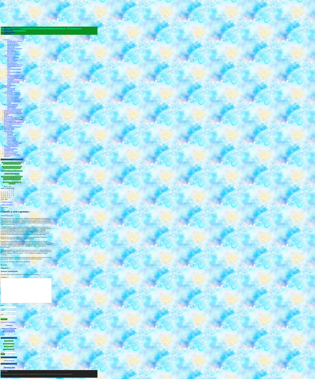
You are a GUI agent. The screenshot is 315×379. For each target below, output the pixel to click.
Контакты (10, 134)
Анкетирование (11, 107)
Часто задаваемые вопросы (14, 109)
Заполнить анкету (9, 349)
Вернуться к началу (9, 377)
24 (1, 197)
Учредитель (10, 132)
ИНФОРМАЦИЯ (9, 129)
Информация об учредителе (15, 41)
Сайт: (2, 314)
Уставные (10, 91)
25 (3, 197)
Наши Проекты (8, 116)
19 (5, 195)
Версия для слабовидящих (8, 322)
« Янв (2, 199)
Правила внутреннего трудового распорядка (13, 75)
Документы (7, 87)
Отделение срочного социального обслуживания (15, 97)
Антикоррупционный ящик (11, 118)
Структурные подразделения (12, 92)
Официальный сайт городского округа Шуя (12, 183)
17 (1, 195)
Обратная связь (8, 131)
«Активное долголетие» (11, 152)
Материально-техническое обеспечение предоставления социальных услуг (14, 51)
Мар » (6, 199)
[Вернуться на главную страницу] (25, 25)
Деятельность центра (10, 56)
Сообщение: (4, 277)
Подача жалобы (11, 138)
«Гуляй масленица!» (7, 202)
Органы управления (13, 44)
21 (9, 195)
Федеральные (11, 88)
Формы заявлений (12, 106)
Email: (3, 310)
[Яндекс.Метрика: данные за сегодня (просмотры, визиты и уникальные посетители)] (9, 360)
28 (9, 197)
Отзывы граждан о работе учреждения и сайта (14, 143)
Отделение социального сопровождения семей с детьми (14, 101)
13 (7, 194)
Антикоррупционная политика (12, 110)
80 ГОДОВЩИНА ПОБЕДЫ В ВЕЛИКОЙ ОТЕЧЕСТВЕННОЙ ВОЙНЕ (13, 113)
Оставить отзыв (9, 346)
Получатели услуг (12, 63)
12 (5, 194)
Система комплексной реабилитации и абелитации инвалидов (12, 155)
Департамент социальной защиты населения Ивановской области (12, 167)
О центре (6, 39)
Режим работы (11, 137)
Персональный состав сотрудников (13, 46)
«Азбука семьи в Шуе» (7, 204)
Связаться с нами (12, 135)
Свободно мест (9, 341)
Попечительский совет (13, 54)
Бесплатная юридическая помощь (13, 119)
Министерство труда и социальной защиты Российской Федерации (12, 163)
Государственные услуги (12, 174)
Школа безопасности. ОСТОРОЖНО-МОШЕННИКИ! (13, 121)
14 (9, 194)
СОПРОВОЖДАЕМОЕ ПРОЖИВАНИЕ (10, 149)
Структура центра (12, 42)
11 (3, 194)
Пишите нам (9, 367)
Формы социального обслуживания (13, 58)
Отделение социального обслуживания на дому (14, 95)
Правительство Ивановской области (12, 171)
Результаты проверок (13, 81)
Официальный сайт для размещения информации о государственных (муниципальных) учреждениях (12, 178)
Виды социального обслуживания (12, 61)
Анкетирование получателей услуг (12, 140)
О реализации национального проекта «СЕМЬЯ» (12, 127)
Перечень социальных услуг (15, 64)
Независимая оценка (10, 85)
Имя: (2, 305)
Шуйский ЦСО (9, 215)
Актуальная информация (11, 104)
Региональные (11, 89)
